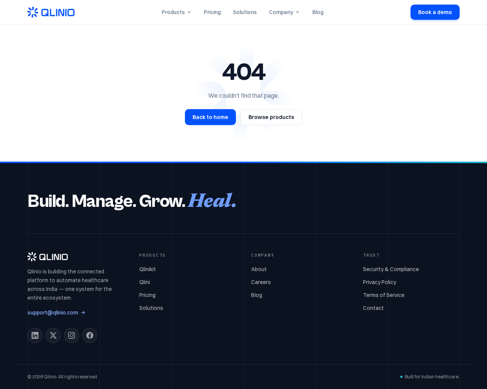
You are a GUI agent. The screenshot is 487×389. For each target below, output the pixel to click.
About (259, 269)
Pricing (212, 12)
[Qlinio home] (51, 12)
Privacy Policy (379, 282)
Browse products (271, 117)
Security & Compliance (391, 269)
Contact (373, 308)
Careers (261, 282)
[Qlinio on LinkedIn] (35, 335)
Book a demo (435, 12)
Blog (317, 12)
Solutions (245, 12)
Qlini (144, 282)
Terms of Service (383, 295)
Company (281, 12)
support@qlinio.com (52, 312)
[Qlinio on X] (53, 335)
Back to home (210, 117)
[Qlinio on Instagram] (71, 335)
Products (173, 12)
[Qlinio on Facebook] (89, 335)
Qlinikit (147, 269)
